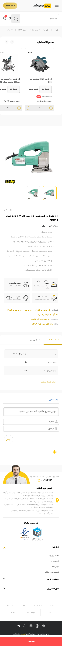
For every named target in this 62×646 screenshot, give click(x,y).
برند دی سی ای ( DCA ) (42, 324)
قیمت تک (45, 89)
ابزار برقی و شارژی (42, 29)
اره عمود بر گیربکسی (40, 319)
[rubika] (43, 626)
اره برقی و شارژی (24, 29)
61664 (46, 480)
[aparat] (25, 626)
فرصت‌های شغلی (52, 572)
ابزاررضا (56, 29)
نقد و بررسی (35, 339)
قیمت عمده (33, 89)
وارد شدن (54, 400)
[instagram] (31, 626)
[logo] (42, 5)
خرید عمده (10, 5)
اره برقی (10, 29)
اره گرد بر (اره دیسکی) (48, 314)
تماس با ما (55, 561)
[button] (7, 42)
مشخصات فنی (53, 339)
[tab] (53, 340)
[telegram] (18, 626)
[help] (9, 19)
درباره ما (55, 566)
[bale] (37, 626)
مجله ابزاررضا (53, 555)
